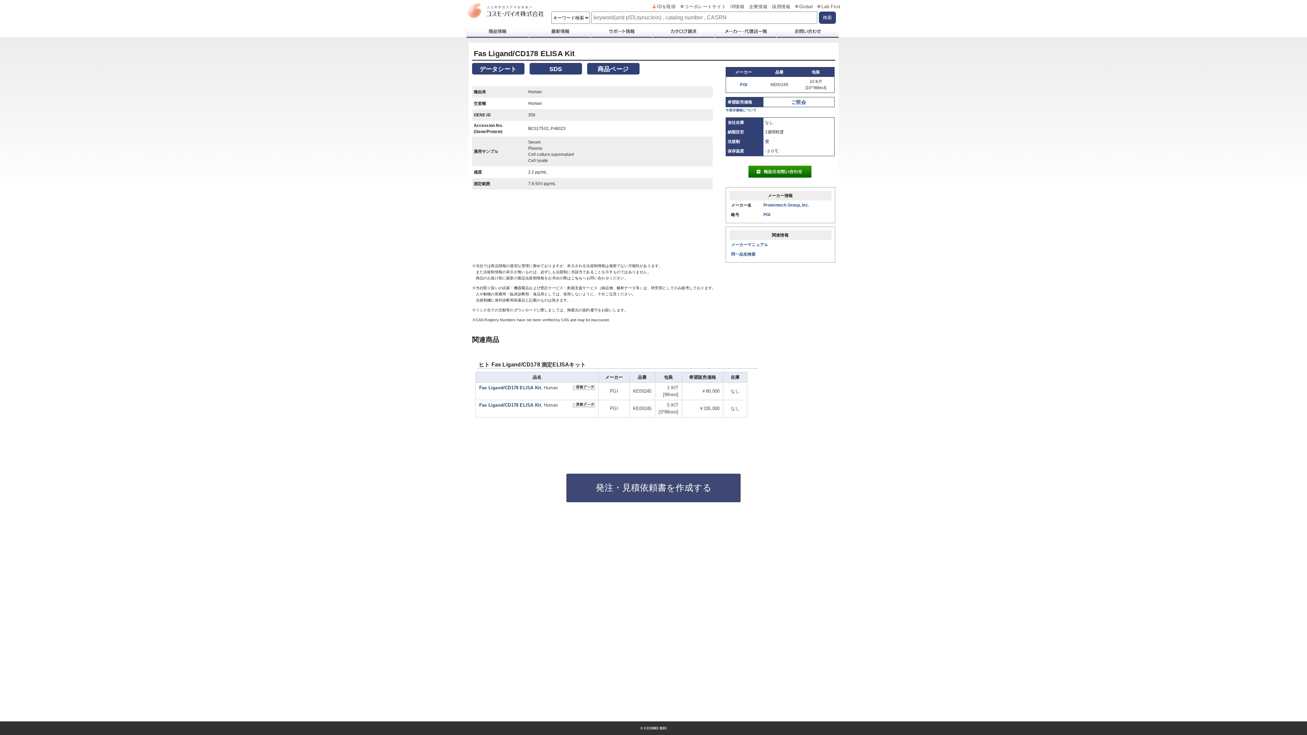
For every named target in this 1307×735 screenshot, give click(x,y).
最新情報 (560, 31)
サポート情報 (621, 31)
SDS (555, 69)
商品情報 (497, 31)
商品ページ (613, 69)
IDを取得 (666, 6)
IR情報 (737, 6)
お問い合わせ (807, 31)
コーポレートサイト (705, 6)
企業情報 (758, 6)
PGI (743, 84)
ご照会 (798, 102)
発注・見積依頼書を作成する (654, 488)
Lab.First (831, 6)
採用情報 (781, 6)
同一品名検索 (743, 254)
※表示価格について (741, 110)
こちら (577, 278)
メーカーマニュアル (750, 244)
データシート (498, 69)
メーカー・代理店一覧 (745, 31)
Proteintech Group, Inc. (786, 205)
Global (806, 6)
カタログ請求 (683, 31)
